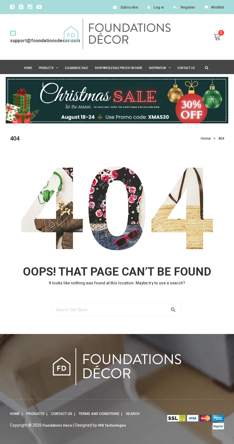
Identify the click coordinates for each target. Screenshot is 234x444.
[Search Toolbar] (206, 67)
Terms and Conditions (99, 414)
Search (133, 414)
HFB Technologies (112, 425)
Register (188, 7)
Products (35, 414)
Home (15, 414)
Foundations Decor (57, 425)
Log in (159, 7)
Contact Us (61, 414)
